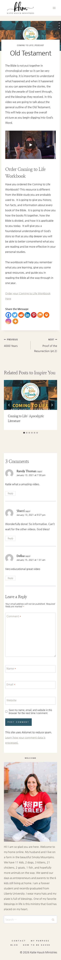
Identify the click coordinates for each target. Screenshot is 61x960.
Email (11, 684)
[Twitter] (15, 315)
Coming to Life (25, 45)
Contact (19, 941)
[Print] (46, 315)
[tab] (24, 433)
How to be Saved (36, 945)
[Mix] (40, 315)
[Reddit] (21, 315)
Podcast (39, 45)
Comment (14, 616)
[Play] (30, 145)
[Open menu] (54, 7)
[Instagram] (8, 321)
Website (11, 700)
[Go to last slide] (9, 405)
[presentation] (30, 395)
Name (11, 668)
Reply (10, 493)
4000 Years (11, 342)
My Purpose (40, 941)
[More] (15, 321)
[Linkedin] (27, 315)
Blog (14, 945)
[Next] (51, 405)
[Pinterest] (34, 315)
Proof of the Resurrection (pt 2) (45, 345)
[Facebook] (8, 315)
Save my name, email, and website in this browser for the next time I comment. (30, 711)
